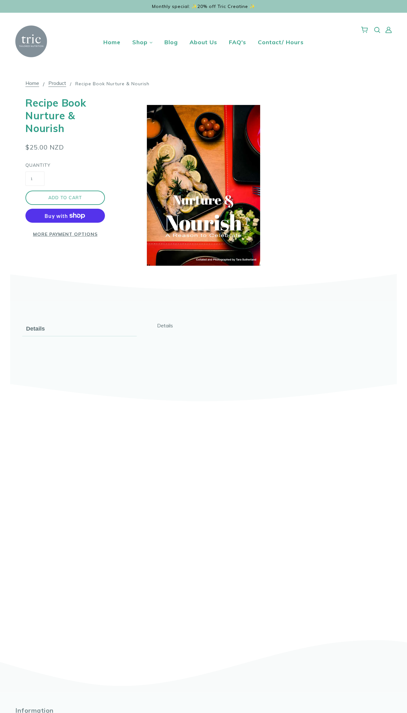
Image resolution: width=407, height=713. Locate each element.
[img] (377, 29)
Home (32, 83)
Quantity (35, 165)
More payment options (65, 234)
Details (35, 328)
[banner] (31, 41)
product (57, 83)
